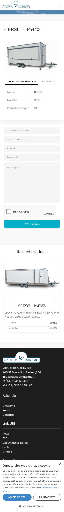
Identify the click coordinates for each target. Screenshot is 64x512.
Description (48, 81)
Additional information (22, 81)
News (6, 433)
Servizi (6, 410)
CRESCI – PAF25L (32, 306)
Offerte (7, 451)
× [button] (60, 464)
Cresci (38, 92)
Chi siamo (9, 405)
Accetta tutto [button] (17, 497)
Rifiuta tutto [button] (47, 497)
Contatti (8, 414)
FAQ (5, 438)
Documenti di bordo (15, 442)
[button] (54, 301)
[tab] (21, 81)
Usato (6, 447)
